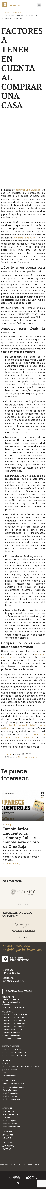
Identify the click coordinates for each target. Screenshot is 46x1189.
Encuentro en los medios (13, 1087)
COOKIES (6, 1149)
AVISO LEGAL (8, 1146)
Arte (4, 1073)
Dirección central (10, 1114)
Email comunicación (11, 1099)
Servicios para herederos (13, 1027)
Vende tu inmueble (10, 999)
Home (7, 12)
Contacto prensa (9, 1090)
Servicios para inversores (13, 1017)
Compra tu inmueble (11, 1002)
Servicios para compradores (14, 1024)
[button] (39, 5)
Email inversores (9, 1096)
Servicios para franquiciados (15, 1014)
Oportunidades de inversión (14, 1055)
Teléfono (6, 1118)
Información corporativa (13, 1084)
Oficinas (6, 1064)
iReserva (6, 1005)
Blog (8, 825)
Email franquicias (10, 1093)
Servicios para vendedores (14, 1020)
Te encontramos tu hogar (13, 1008)
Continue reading (11, 863)
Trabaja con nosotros (11, 1049)
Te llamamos (8, 1111)
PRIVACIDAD (7, 1143)
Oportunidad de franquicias (14, 1052)
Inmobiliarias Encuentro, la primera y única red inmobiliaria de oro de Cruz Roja (21, 838)
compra (17, 12)
